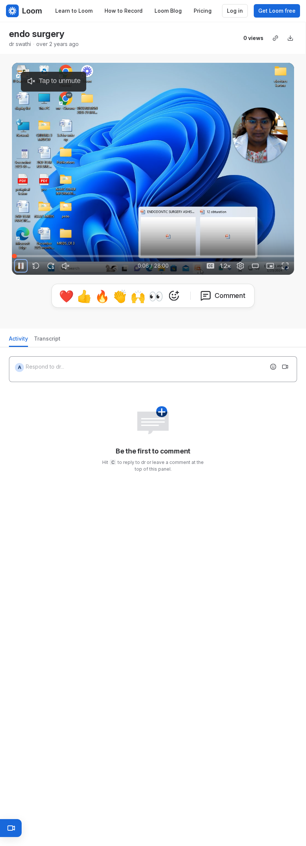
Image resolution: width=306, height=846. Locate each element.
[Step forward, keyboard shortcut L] (51, 266)
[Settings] (240, 266)
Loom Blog (168, 10)
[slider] (153, 256)
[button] (153, 294)
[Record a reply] (285, 364)
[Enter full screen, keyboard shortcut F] (285, 266)
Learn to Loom (74, 10)
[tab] (18, 338)
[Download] (290, 38)
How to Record (123, 10)
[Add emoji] (273, 364)
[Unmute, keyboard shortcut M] (66, 266)
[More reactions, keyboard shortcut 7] (208, 316)
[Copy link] (275, 38)
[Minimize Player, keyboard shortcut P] (270, 266)
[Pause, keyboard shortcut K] (21, 266)
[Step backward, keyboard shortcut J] (36, 266)
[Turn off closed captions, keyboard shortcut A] (210, 266)
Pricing (203, 10)
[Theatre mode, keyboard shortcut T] (255, 266)
